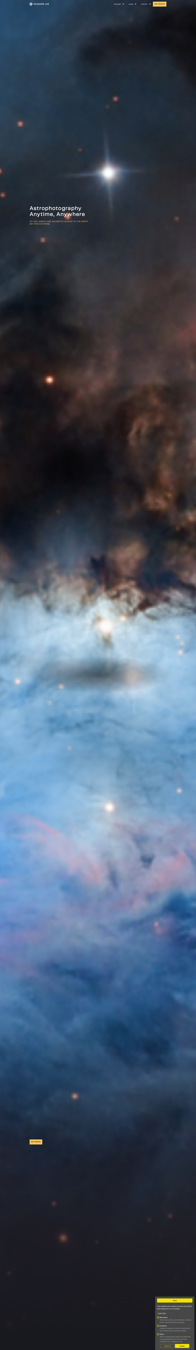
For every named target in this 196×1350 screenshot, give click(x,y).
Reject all (167, 1346)
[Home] (39, 4)
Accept (182, 1346)
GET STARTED (160, 4)
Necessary (164, 1317)
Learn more (162, 1313)
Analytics (163, 1326)
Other (162, 1334)
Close (175, 1300)
